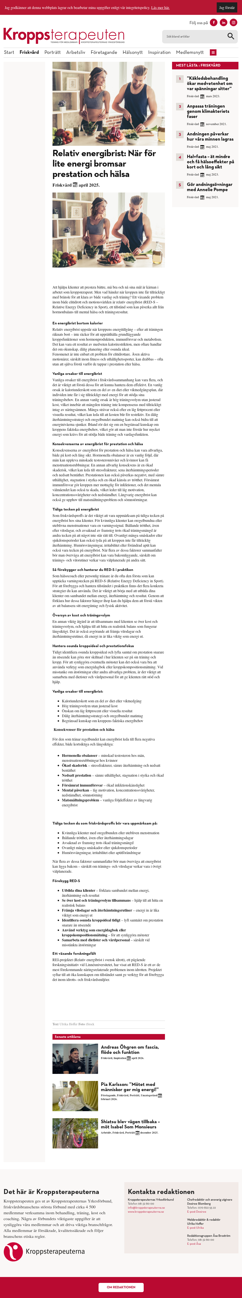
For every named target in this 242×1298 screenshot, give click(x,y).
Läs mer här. (160, 7)
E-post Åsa (194, 1244)
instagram (233, 22)
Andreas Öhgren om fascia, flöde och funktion (130, 1050)
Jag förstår (227, 7)
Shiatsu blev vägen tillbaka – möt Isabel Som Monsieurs (130, 1124)
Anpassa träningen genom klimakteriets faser (208, 111)
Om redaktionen (121, 1287)
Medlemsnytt (190, 52)
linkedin (223, 22)
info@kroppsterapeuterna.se (146, 1207)
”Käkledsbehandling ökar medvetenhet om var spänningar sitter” (210, 83)
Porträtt (52, 52)
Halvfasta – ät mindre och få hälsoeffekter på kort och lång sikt (210, 161)
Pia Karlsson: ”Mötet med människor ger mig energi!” (130, 1087)
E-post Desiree (196, 1211)
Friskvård (29, 52)
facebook (213, 22)
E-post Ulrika (195, 1228)
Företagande (104, 52)
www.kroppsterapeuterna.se (146, 1211)
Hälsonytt (133, 52)
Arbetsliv (75, 52)
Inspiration (159, 52)
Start (9, 52)
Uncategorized (149, 1095)
